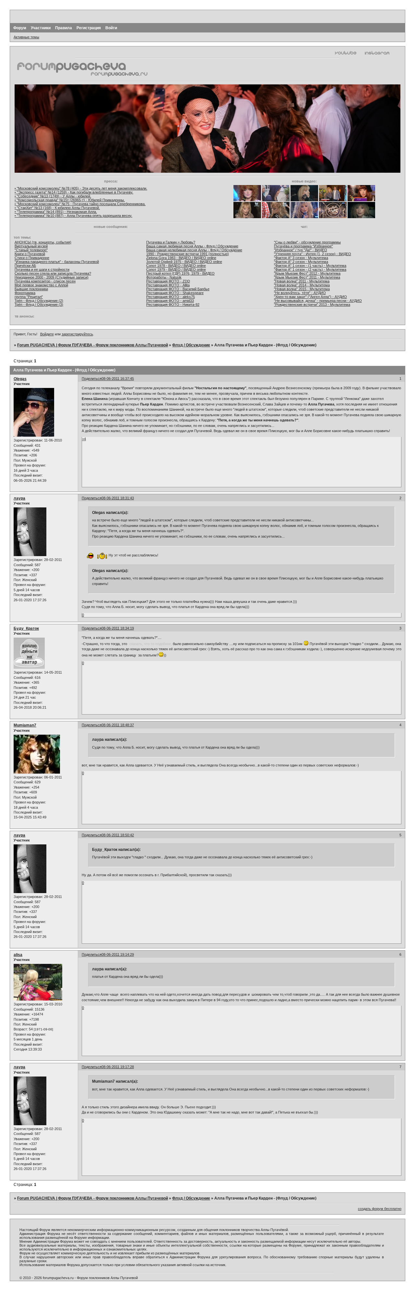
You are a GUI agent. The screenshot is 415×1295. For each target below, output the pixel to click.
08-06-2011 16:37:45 (117, 378)
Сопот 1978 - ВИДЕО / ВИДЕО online (176, 266)
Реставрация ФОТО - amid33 (170, 301)
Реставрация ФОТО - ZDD (168, 281)
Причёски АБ (25, 266)
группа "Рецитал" (29, 297)
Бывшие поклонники (31, 289)
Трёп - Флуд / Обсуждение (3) (39, 304)
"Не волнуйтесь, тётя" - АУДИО (300, 293)
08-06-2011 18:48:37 (117, 725)
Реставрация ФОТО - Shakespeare (175, 293)
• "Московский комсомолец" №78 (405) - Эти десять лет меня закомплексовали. (81, 188)
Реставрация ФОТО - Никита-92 (172, 304)
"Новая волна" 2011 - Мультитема (301, 281)
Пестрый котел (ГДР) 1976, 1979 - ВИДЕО (180, 273)
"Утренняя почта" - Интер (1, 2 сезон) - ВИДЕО (312, 254)
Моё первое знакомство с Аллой (41, 285)
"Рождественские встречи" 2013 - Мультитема (312, 304)
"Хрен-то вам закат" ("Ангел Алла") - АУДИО (310, 297)
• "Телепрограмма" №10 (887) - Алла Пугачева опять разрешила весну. (73, 216)
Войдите (47, 334)
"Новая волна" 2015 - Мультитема (302, 289)
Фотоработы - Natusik (164, 277)
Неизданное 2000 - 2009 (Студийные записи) (52, 277)
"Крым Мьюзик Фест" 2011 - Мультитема (307, 277)
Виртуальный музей (31, 246)
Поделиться (91, 378)
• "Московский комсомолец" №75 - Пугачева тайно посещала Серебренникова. (80, 204)
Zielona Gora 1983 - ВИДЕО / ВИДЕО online (181, 258)
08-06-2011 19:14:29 (117, 954)
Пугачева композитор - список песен (45, 281)
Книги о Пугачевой (30, 254)
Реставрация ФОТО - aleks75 (170, 297)
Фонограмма (25, 293)
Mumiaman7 (25, 725)
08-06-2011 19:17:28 (117, 1067)
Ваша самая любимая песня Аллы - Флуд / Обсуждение (192, 246)
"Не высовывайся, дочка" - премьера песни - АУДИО (318, 301)
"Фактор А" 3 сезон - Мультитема (301, 258)
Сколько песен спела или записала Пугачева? (53, 273)
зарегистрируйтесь (77, 334)
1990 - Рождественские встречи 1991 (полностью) (187, 254)
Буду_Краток (26, 628)
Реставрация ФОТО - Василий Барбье (177, 289)
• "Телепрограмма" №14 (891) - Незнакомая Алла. (56, 212)
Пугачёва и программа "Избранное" (303, 246)
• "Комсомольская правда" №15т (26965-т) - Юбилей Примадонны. (70, 200)
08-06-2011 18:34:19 (117, 628)
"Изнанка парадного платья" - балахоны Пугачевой (57, 262)
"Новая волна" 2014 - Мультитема (302, 285)
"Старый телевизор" (31, 250)
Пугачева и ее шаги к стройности (42, 269)
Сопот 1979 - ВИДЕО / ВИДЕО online (176, 269)
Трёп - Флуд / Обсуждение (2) (39, 301)
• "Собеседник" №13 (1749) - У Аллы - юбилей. (53, 196)
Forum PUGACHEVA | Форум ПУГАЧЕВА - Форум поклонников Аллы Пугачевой (92, 345)
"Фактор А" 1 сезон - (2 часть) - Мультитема (310, 269)
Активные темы (26, 37)
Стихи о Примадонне (32, 258)
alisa (18, 955)
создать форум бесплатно (379, 1209)
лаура (19, 498)
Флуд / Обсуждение (191, 345)
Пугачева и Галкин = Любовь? (170, 242)
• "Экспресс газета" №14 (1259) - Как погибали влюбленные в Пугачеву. (74, 192)
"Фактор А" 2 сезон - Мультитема (301, 262)
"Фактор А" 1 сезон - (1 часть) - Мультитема (310, 266)
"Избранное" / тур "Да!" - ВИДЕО (300, 250)
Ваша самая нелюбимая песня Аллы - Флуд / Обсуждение (194, 250)
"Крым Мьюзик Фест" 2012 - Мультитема (307, 273)
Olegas (20, 379)
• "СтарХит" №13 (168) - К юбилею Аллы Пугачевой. (57, 208)
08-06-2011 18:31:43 (117, 498)
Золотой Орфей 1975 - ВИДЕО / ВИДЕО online (184, 262)
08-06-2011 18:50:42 (117, 835)
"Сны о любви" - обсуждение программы (307, 242)
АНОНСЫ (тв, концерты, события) (43, 242)
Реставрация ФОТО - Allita (168, 285)
